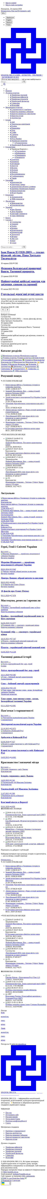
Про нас (14, 11)
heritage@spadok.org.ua (21, 1174)
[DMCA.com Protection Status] (12, 1178)
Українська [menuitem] (10, 17)
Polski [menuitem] (8, 25)
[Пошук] (24, 81)
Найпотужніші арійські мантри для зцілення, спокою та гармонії (23, 283)
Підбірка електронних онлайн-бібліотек (21, 990)
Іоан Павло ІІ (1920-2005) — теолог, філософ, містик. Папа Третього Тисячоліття (22, 255)
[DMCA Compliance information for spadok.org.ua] (26, 1178)
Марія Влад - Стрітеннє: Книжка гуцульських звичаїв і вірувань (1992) (23, 830)
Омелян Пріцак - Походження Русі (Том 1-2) (22, 977)
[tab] (23, 320)
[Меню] (2, 85)
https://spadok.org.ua (10, 1172)
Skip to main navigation (14, 5)
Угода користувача (12, 1119)
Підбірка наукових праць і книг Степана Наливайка (25, 1004)
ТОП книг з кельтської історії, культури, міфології (24, 844)
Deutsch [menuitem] (9, 22)
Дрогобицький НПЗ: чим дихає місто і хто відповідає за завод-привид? (22, 417)
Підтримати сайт (24, 11)
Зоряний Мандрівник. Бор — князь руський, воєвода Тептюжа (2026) (22, 392)
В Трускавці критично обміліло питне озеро (22, 429)
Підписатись (6, 11)
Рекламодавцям (11, 1117)
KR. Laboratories (28, 1176)
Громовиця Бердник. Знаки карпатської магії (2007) (25, 815)
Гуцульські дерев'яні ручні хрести (22, 294)
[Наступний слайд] (7, 310)
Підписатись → (7, 860)
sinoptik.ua (22, 1044)
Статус (8, 1123)
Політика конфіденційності (16, 1121)
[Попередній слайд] (3, 310)
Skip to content (10, 3)
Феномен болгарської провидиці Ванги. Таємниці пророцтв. (21, 270)
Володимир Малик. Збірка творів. (18, 838)
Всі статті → (6, 552)
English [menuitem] (8, 20)
